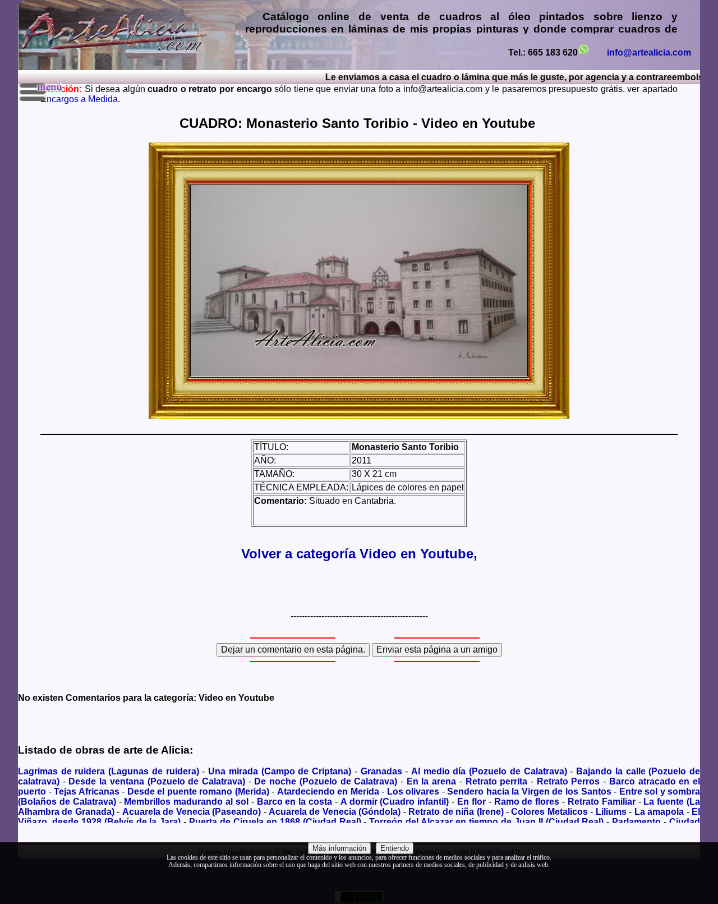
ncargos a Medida (79, 99)
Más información (339, 848)
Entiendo (394, 848)
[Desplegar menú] (42, 92)
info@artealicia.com (649, 52)
